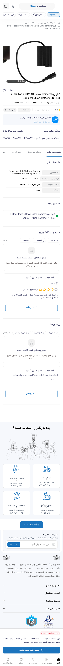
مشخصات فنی (54, 152)
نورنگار (57, 22)
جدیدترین (25, 240)
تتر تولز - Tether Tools (43, 102)
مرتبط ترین (53, 240)
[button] (11, 90)
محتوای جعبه (34, 152)
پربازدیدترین (39, 240)
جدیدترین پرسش (22, 332)
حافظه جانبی (30, 22)
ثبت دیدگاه (31, 307)
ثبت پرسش (31, 393)
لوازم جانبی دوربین (45, 22)
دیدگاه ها (16, 152)
